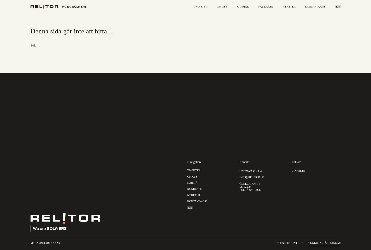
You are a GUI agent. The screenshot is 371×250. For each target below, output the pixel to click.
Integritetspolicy (289, 243)
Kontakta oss (315, 6)
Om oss (222, 6)
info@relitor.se (251, 177)
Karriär (243, 6)
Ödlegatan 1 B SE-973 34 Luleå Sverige (250, 186)
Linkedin (298, 170)
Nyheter (289, 6)
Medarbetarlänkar (45, 243)
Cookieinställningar (324, 242)
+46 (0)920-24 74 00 (250, 170)
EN (338, 6)
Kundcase (265, 6)
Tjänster (200, 6)
